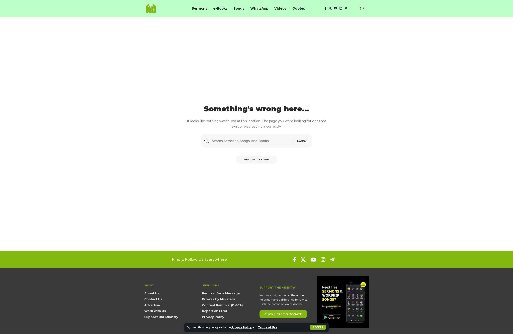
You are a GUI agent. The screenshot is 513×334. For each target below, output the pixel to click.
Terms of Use (267, 327)
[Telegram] (345, 8)
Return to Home (256, 159)
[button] (318, 327)
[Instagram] (340, 8)
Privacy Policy (241, 327)
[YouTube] (335, 8)
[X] (330, 8)
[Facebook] (325, 8)
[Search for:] (251, 141)
